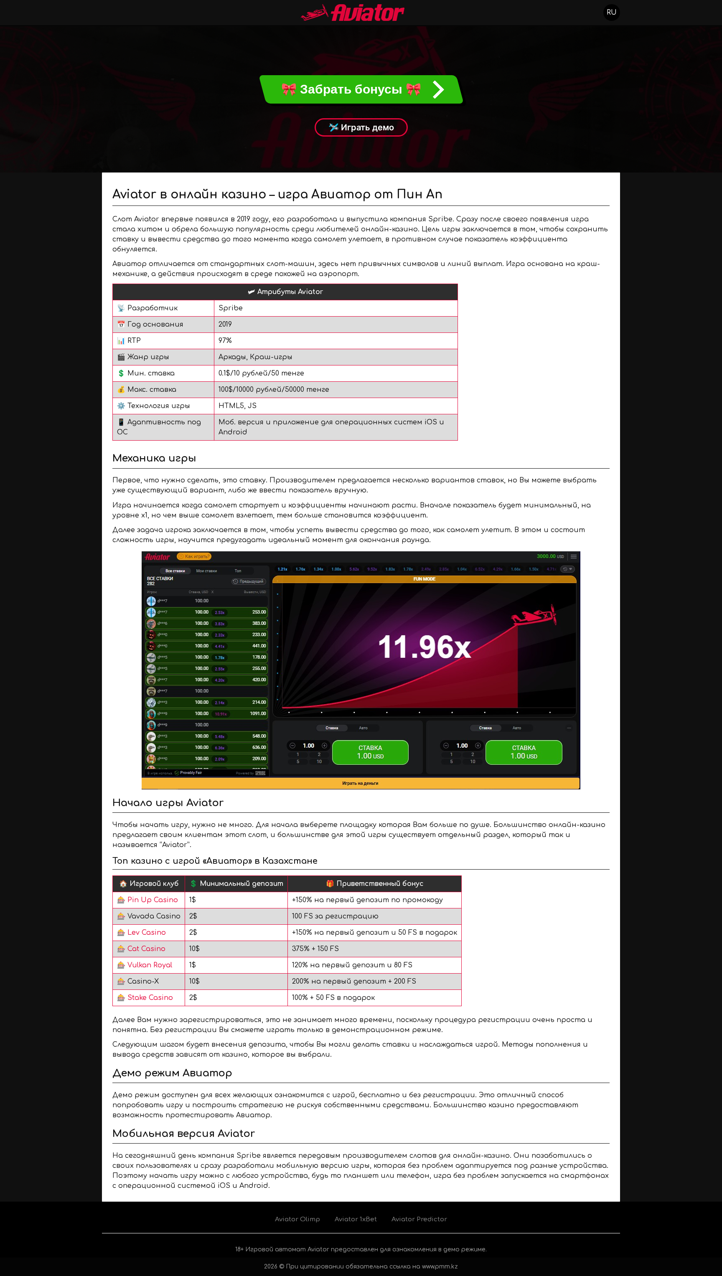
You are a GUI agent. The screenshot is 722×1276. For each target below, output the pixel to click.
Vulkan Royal (149, 965)
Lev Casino (146, 932)
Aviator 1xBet (356, 1219)
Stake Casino (150, 998)
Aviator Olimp (297, 1219)
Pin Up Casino (152, 900)
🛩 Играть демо (361, 127)
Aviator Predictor (419, 1219)
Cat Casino (146, 949)
